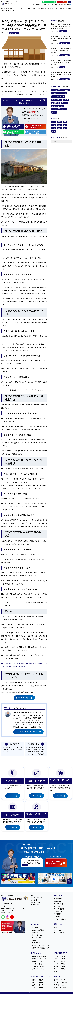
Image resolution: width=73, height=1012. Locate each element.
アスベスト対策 (58, 904)
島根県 (56, 966)
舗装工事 (54, 90)
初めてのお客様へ (37, 4)
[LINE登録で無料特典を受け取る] (18, 878)
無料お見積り (35, 905)
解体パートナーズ (59, 980)
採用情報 (35, 933)
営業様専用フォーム (38, 966)
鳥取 (53, 131)
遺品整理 (57, 917)
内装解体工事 (58, 901)
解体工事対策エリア (60, 953)
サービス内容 (57, 895)
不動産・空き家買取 (60, 919)
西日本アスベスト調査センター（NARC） (60, 986)
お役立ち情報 (57, 924)
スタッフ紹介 (36, 943)
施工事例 (61, 4)
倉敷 (53, 122)
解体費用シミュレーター (39, 959)
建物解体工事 (65, 90)
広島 (53, 128)
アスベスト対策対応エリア (40, 976)
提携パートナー (37, 940)
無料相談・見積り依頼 (39, 956)
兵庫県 (63, 969)
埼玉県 (56, 971)
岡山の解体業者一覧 (60, 933)
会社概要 (35, 927)
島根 (65, 125)
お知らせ (63, 109)
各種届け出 (55, 103)
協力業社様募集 (37, 935)
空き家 (66, 100)
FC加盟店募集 (36, 938)
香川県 (56, 969)
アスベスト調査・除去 (58, 96)
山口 (53, 125)
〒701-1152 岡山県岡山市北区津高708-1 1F (12, 907)
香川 (65, 128)
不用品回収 (57, 914)
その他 (54, 112)
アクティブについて (38, 924)
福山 (59, 128)
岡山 (59, 125)
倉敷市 (63, 956)
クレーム (64, 103)
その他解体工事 (59, 909)
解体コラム (57, 927)
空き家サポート (58, 911)
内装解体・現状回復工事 (59, 93)
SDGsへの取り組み (38, 930)
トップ (31, 4)
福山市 (56, 964)
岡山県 (56, 956)
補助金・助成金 (56, 100)
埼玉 (65, 122)
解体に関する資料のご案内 (40, 945)
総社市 (56, 959)
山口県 (63, 966)
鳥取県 (63, 964)
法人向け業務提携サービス (40, 948)
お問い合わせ (36, 953)
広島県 (63, 961)
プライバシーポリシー (39, 969)
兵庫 (59, 122)
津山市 (56, 961)
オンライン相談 (37, 964)
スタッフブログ (58, 930)
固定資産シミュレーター (39, 961)
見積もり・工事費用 (57, 106)
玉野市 (63, 959)
